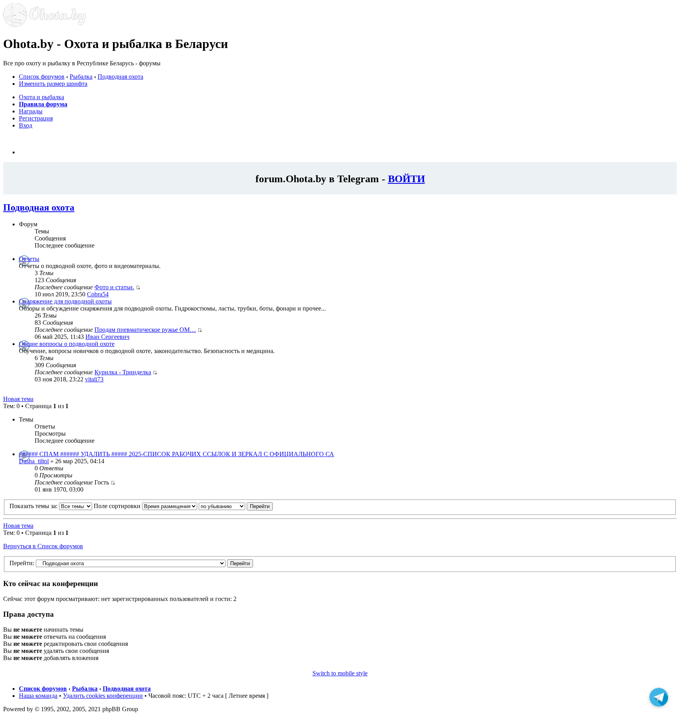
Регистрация (36, 118)
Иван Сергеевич (107, 336)
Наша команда (38, 695)
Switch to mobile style (340, 673)
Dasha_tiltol (34, 461)
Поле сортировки (118, 506)
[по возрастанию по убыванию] (236, 506)
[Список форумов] (44, 24)
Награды (30, 111)
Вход (25, 125)
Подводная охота (120, 76)
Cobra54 (98, 294)
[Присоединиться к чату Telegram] (658, 699)
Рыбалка (81, 76)
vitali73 (94, 379)
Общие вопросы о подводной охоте (67, 343)
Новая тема (18, 399)
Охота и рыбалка (41, 97)
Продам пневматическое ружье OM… (145, 329)
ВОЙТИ (406, 179)
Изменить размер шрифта (53, 83)
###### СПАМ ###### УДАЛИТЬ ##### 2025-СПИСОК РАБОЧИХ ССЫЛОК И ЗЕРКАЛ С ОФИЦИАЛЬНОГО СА (176, 454)
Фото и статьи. (114, 287)
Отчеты (29, 258)
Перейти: (21, 563)
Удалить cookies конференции (103, 695)
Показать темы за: (34, 506)
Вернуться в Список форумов (43, 546)
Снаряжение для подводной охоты (65, 301)
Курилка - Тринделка (122, 372)
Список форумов (42, 76)
